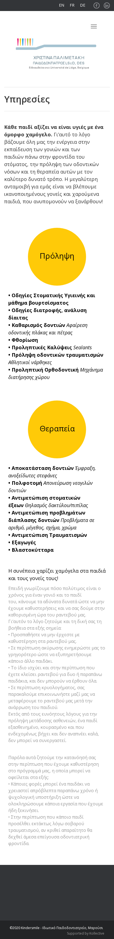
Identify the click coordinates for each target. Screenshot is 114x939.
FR (72, 5)
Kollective (96, 933)
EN (61, 5)
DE (82, 5)
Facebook (97, 4)
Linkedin (107, 4)
